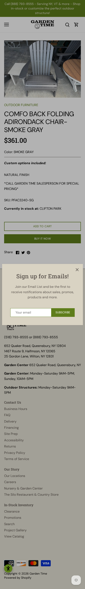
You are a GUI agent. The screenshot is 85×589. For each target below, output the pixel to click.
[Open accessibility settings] (8, 568)
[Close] (77, 269)
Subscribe (62, 312)
